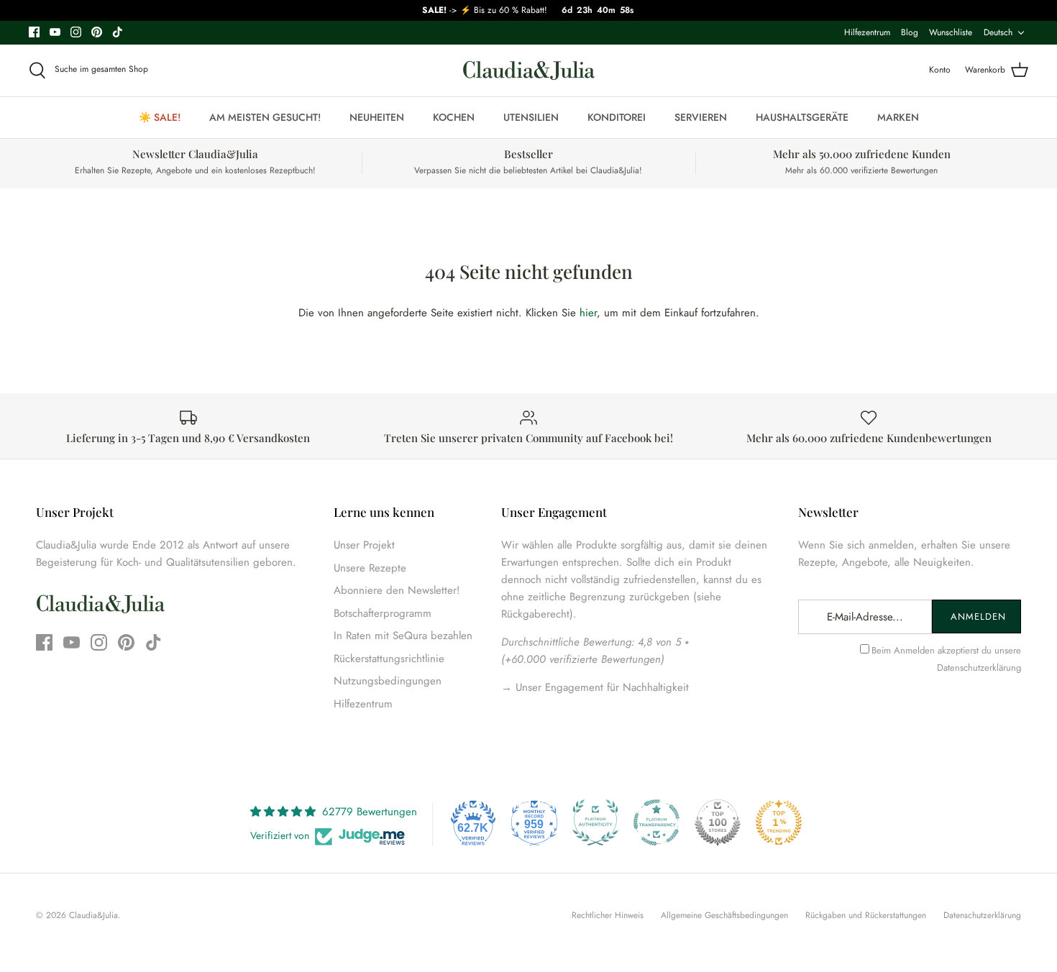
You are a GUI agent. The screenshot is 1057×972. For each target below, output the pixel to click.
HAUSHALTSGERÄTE (802, 117)
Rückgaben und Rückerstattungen (865, 915)
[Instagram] (75, 32)
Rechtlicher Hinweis (608, 915)
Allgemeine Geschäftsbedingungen (724, 915)
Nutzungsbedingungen (387, 681)
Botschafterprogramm (382, 613)
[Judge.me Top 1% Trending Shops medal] (779, 822)
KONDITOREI (616, 117)
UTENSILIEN (531, 117)
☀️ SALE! (159, 117)
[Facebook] (34, 32)
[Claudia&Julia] (528, 70)
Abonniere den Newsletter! (397, 590)
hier (588, 313)
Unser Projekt (364, 545)
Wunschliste (950, 32)
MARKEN (898, 117)
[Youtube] (55, 32)
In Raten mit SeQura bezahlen (403, 635)
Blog (909, 32)
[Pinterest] (96, 32)
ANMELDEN (978, 616)
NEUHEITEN (376, 117)
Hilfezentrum (867, 32)
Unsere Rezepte (370, 568)
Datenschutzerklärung (979, 667)
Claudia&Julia (93, 915)
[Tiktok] (117, 32)
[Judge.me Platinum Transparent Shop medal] (656, 822)
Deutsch (998, 32)
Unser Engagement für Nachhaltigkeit (600, 687)
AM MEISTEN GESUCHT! (265, 117)
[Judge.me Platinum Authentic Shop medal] (595, 822)
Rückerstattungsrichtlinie (389, 658)
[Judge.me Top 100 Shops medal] (718, 822)
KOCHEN (454, 117)
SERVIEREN (700, 117)
